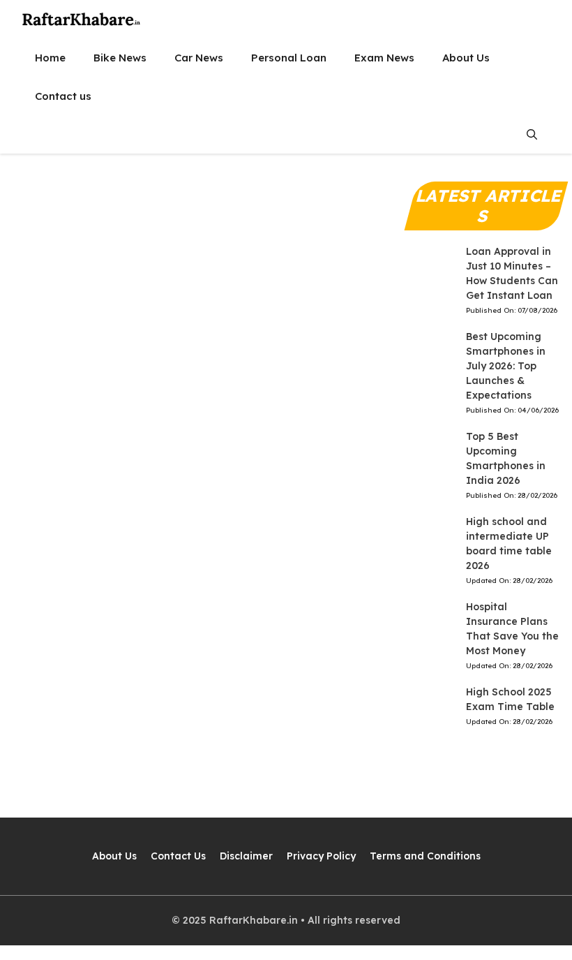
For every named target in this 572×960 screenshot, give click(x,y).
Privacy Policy (321, 856)
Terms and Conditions (425, 856)
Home (50, 57)
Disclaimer (246, 856)
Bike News (119, 57)
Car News (198, 57)
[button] (532, 134)
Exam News (384, 57)
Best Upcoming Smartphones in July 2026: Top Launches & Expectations (505, 365)
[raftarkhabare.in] (82, 19)
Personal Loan (288, 57)
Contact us (63, 96)
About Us (466, 57)
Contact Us (178, 856)
